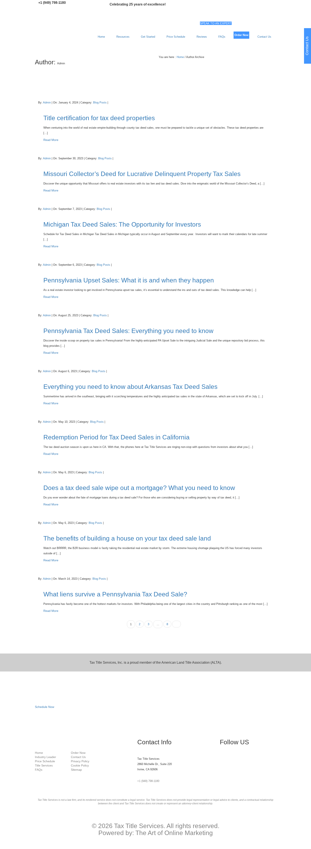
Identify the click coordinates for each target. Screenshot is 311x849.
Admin (47, 102)
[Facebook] (221, 754)
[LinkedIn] (221, 762)
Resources (122, 36)
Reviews (202, 36)
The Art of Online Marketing (174, 832)
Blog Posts (100, 102)
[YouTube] (221, 766)
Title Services (44, 765)
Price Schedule (176, 36)
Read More (50, 140)
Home (101, 36)
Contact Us (264, 36)
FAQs (221, 36)
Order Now (241, 35)
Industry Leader (45, 757)
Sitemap (76, 769)
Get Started (148, 36)
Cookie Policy (80, 765)
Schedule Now (44, 707)
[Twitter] (221, 758)
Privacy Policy (80, 761)
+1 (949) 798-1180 (52, 2)
